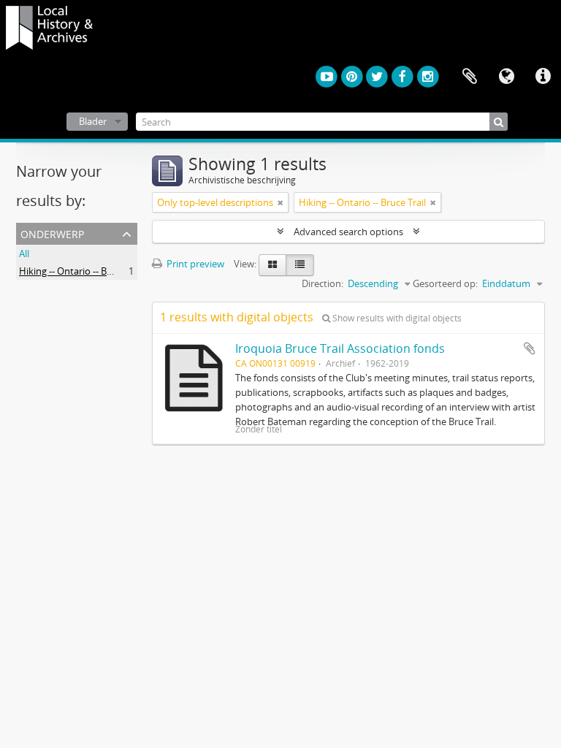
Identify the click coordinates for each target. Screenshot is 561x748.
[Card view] (272, 265)
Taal (506, 76)
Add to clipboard (529, 348)
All (24, 253)
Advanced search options (348, 231)
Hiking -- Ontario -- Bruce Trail (82, 271)
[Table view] (300, 265)
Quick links (542, 76)
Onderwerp (52, 233)
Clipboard (469, 76)
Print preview (194, 263)
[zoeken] (498, 121)
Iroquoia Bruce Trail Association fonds (340, 348)
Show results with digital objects (396, 318)
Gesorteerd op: (445, 283)
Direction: (322, 283)
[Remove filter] (280, 202)
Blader (93, 121)
